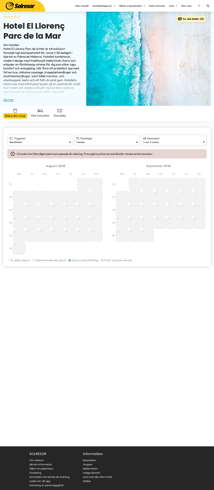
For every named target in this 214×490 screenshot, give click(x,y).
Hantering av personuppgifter (46, 485)
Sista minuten (157, 5)
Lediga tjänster (91, 472)
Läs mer (8, 100)
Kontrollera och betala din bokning (49, 477)
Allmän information (40, 464)
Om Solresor (36, 460)
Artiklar (87, 481)
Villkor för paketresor (41, 468)
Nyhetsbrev (89, 460)
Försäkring (35, 472)
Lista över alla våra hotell (97, 477)
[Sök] (207, 6)
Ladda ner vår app (39, 481)
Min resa (186, 5)
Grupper (87, 464)
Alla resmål (82, 5)
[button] (174, 140)
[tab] (15, 113)
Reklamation (90, 468)
